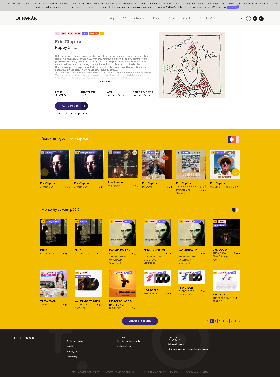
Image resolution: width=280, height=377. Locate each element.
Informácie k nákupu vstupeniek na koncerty (188, 349)
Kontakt (187, 18)
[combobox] (217, 18)
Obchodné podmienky (85, 372)
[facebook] (255, 18)
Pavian (157, 18)
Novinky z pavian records (128, 341)
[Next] (236, 172)
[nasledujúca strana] (239, 321)
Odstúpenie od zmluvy (120, 372)
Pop (64, 33)
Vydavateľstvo (124, 346)
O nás (172, 18)
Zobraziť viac (105, 82)
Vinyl (112, 18)
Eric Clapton (69, 41)
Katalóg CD (72, 346)
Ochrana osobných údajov (160, 372)
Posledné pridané (75, 341)
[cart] (242, 18)
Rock (70, 33)
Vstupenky (140, 18)
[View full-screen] (220, 36)
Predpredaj (72, 357)
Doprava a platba (197, 372)
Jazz (58, 33)
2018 (85, 33)
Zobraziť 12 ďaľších (140, 321)
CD (124, 18)
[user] (248, 18)
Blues (77, 33)
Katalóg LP (72, 351)
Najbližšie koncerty (176, 344)
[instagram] (261, 18)
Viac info (232, 7)
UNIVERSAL (94, 33)
